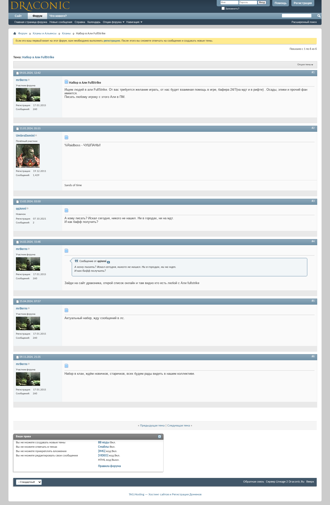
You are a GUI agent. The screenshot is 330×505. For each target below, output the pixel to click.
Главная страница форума (30, 22)
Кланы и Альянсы (45, 33)
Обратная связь (253, 481)
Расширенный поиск (304, 22)
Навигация (132, 22)
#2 (313, 128)
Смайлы (103, 446)
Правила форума (109, 466)
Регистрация (303, 3)
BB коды (103, 442)
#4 (313, 241)
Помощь (281, 3)
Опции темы (304, 64)
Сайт (18, 16)
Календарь (93, 22)
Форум (37, 16)
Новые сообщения (61, 22)
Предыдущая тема (152, 425)
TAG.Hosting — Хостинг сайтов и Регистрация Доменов (165, 494)
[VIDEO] (103, 455)
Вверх (310, 481)
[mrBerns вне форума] (28, 95)
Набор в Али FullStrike (38, 57)
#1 (313, 72)
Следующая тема (178, 425)
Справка (80, 22)
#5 (313, 301)
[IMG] (101, 451)
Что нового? (58, 16)
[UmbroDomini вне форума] (28, 156)
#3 (313, 201)
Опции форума (112, 22)
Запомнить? (232, 8)
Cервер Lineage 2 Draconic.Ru (285, 481)
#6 (313, 356)
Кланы (66, 33)
